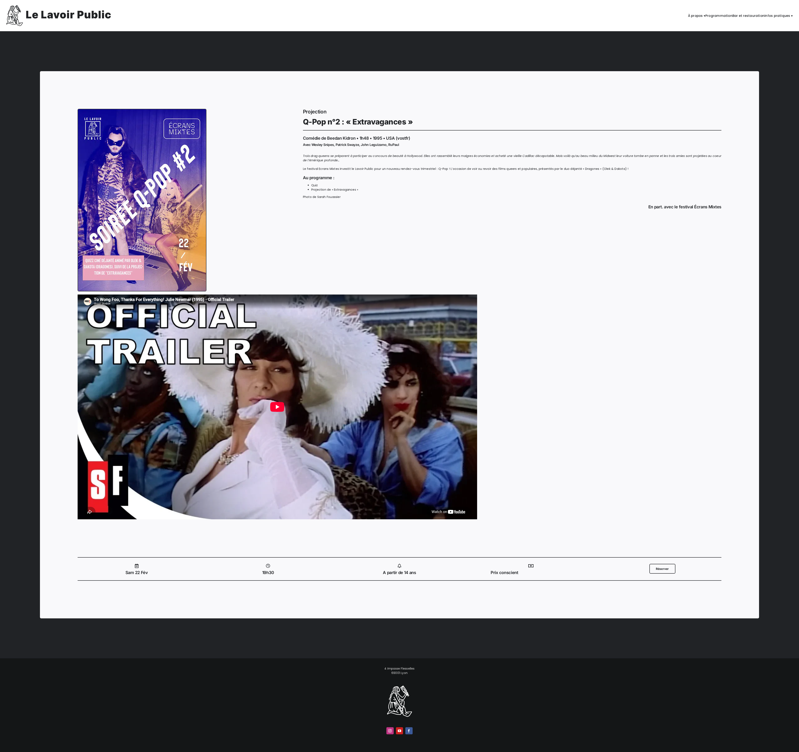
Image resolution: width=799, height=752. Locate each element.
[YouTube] (399, 730)
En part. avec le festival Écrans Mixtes (684, 206)
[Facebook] (408, 730)
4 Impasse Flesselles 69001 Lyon (399, 670)
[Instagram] (389, 730)
